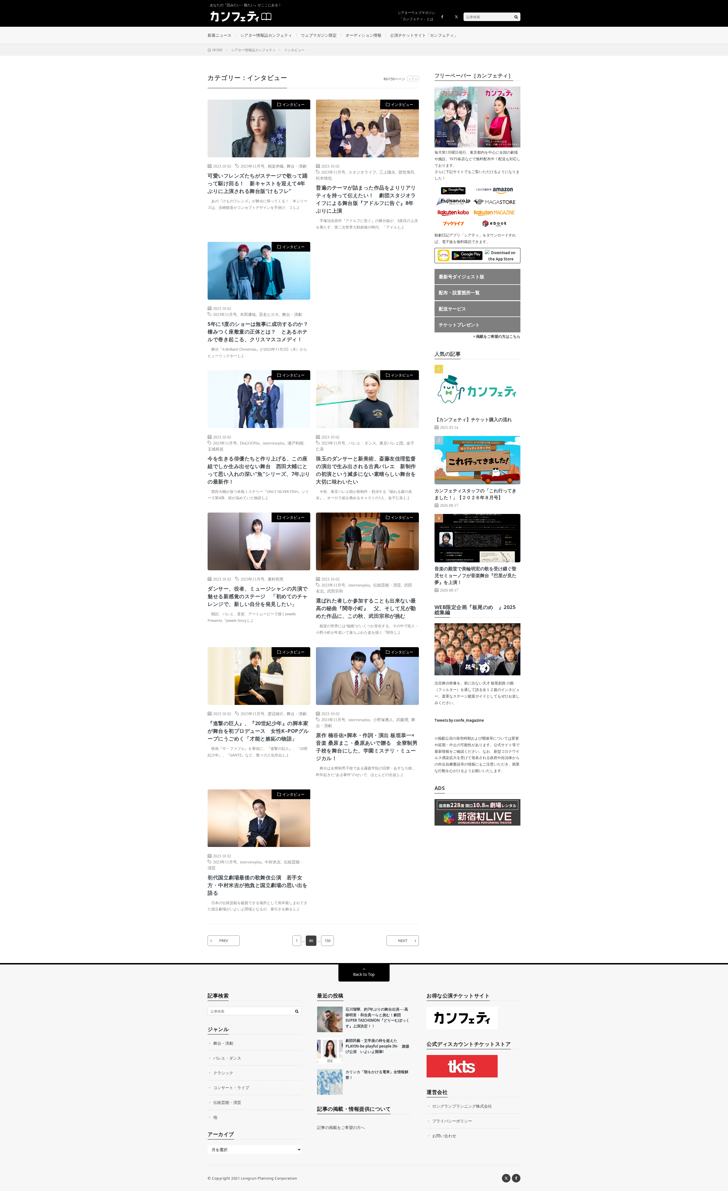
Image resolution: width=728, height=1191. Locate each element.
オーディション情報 (363, 35)
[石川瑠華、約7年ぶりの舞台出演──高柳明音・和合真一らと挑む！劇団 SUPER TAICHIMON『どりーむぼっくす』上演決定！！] (330, 1019)
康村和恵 (276, 579)
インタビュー (293, 104)
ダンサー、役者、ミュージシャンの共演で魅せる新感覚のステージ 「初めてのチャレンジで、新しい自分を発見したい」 (258, 596)
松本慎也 (324, 178)
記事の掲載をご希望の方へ (341, 1127)
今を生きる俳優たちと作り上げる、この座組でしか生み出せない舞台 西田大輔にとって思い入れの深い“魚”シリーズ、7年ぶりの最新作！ (259, 470)
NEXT (402, 940)
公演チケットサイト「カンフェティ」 (424, 35)
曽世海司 (406, 172)
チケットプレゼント (459, 325)
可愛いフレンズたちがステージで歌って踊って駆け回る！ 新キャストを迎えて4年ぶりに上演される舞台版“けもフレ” (258, 183)
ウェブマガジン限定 (319, 35)
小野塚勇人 (383, 719)
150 (327, 940)
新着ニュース (219, 35)
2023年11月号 (252, 166)
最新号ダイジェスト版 (461, 276)
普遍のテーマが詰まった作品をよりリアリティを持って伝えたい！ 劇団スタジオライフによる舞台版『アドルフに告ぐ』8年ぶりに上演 (366, 199)
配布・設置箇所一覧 (459, 292)
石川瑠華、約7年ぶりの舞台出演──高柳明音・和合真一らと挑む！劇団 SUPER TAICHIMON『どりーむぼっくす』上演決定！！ (378, 1018)
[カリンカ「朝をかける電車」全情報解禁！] (330, 1082)
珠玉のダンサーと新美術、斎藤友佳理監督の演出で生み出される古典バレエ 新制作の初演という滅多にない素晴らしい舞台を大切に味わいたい (366, 470)
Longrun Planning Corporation (269, 1178)
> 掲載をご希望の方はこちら (496, 336)
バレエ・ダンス (362, 443)
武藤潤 (402, 719)
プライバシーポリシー (452, 1121)
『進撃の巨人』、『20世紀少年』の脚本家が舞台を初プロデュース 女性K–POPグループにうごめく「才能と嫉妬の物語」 (258, 731)
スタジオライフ (362, 172)
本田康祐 (248, 314)
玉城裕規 (216, 449)
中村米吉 (273, 862)
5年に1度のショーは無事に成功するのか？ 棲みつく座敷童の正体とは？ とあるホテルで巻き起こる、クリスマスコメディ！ (259, 331)
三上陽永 (387, 172)
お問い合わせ (444, 1135)
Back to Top (364, 974)
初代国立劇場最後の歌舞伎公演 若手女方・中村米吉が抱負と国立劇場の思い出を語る (258, 885)
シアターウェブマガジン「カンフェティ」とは (416, 15)
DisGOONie (250, 443)
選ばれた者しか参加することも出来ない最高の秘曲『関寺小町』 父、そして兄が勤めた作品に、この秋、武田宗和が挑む (366, 608)
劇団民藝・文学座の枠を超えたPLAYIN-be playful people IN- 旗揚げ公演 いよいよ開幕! (377, 1046)
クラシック (223, 1072)
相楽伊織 (276, 166)
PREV (223, 940)
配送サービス (452, 309)
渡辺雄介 (276, 713)
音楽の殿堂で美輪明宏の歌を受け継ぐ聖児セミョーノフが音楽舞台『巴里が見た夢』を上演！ (475, 575)
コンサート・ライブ (231, 1087)
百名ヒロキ (269, 314)
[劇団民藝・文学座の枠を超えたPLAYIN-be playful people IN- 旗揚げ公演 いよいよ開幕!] (330, 1051)
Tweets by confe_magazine (459, 720)
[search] (516, 17)
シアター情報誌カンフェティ (266, 35)
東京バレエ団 (391, 443)
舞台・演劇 (297, 166)
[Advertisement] (367, 300)
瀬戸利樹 (295, 443)
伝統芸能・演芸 (387, 585)
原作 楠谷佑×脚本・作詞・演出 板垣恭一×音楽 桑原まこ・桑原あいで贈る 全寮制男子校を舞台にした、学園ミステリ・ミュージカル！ (366, 747)
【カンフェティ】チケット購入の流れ (473, 419)
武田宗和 (335, 591)
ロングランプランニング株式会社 (462, 1106)
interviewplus (273, 443)
